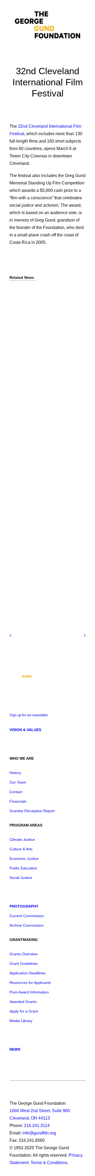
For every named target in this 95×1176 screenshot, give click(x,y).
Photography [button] (24, 906)
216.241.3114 (37, 1125)
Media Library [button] (21, 1021)
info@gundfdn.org (39, 1133)
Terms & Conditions (49, 1162)
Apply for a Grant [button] (24, 1011)
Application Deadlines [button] (27, 973)
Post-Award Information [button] (29, 992)
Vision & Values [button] (25, 730)
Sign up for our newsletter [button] (29, 715)
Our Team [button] (18, 782)
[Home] (29, 675)
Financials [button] (18, 801)
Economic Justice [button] (24, 858)
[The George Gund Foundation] (48, 25)
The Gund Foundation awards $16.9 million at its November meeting (44, 593)
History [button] (15, 773)
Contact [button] (16, 792)
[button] (83, 25)
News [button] (15, 1049)
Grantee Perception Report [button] (32, 811)
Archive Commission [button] (27, 925)
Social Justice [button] (21, 878)
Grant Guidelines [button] (24, 963)
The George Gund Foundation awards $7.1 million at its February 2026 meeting (46, 456)
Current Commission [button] (27, 916)
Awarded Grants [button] (23, 1002)
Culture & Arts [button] (21, 849)
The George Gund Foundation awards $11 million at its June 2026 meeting (45, 315)
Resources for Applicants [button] (30, 982)
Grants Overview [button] (23, 954)
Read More (18, 336)
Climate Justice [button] (22, 839)
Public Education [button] (23, 868)
